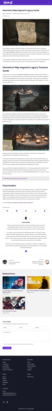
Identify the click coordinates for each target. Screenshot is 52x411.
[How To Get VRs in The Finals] (14, 303)
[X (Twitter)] (16, 211)
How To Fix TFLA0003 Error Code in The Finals (38, 290)
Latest (4, 384)
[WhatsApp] (44, 211)
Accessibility (6, 366)
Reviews (29, 370)
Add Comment (7, 332)
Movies (4, 378)
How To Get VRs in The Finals (9, 311)
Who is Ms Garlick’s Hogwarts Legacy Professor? (20, 202)
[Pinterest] (26, 211)
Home (28, 362)
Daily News (5, 382)
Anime (4, 376)
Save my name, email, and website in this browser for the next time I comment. (18, 344)
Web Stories (30, 376)
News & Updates (31, 366)
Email (21, 327)
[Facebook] (7, 211)
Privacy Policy (6, 368)
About (4, 362)
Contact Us (5, 364)
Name (5, 327)
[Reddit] (35, 211)
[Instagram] (7, 402)
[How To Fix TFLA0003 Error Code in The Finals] (38, 282)
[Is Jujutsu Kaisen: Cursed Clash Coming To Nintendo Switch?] (14, 282)
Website (37, 327)
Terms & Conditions (8, 370)
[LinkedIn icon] (26, 251)
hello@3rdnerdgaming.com (9, 395)
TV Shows (29, 368)
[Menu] (48, 2)
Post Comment (7, 348)
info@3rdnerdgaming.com (9, 393)
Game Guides (30, 364)
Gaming (5, 380)
